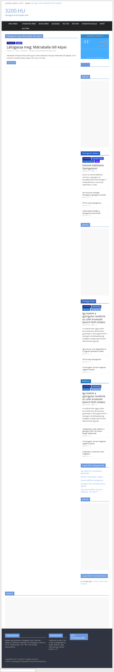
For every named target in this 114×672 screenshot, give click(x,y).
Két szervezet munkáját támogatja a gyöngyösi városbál (94, 194)
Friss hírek (13, 24)
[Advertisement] (95, 113)
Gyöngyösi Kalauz (89, 24)
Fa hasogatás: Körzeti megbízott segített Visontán (94, 368)
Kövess (85, 64)
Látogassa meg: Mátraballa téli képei (37, 47)
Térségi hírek (96, 309)
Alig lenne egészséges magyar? (92, 477)
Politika (65, 24)
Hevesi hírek (44, 24)
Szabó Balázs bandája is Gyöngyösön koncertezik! (91, 212)
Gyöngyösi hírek (29, 24)
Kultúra (25, 28)
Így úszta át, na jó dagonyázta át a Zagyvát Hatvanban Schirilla (94, 350)
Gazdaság (55, 24)
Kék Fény (75, 24)
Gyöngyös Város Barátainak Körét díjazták (46, 3)
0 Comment (23, 51)
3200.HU (15, 10)
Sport (102, 24)
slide (54, 51)
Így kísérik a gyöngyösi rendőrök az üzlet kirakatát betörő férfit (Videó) (93, 318)
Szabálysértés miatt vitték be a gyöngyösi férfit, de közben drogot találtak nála (93, 431)
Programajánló (88, 161)
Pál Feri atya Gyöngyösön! (91, 203)
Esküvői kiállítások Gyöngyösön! (93, 167)
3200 (16, 51)
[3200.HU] (6, 22)
